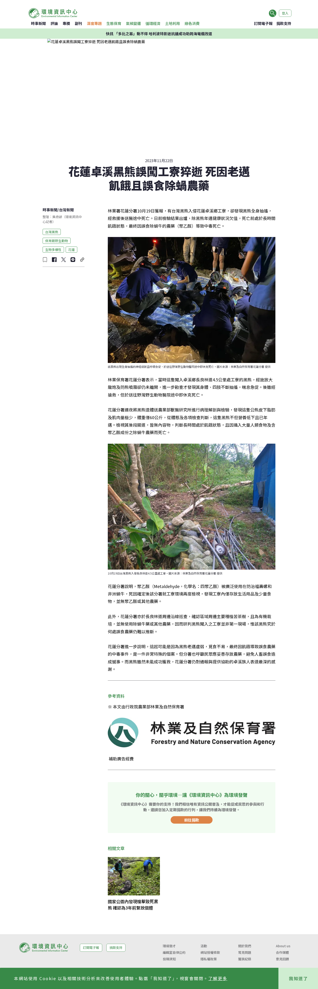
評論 (54, 23)
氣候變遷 (133, 23)
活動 (203, 946)
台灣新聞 (66, 209)
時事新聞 (38, 23)
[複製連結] (82, 259)
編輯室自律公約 (174, 952)
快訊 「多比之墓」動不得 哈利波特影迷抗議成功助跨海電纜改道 (159, 33)
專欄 (66, 23)
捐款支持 (283, 23)
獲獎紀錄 (244, 959)
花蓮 (71, 249)
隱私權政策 (208, 959)
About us (283, 946)
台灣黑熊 (51, 231)
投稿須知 (169, 959)
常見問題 (244, 952)
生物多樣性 (53, 249)
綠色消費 (192, 23)
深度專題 (94, 23)
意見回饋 (282, 959)
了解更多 (217, 978)
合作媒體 (282, 952)
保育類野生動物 (56, 240)
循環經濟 (152, 23)
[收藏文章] (45, 259)
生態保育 (113, 23)
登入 (285, 13)
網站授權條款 (210, 952)
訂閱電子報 (263, 23)
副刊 (78, 23)
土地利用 (172, 23)
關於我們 (244, 946)
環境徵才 (169, 946)
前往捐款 (191, 820)
